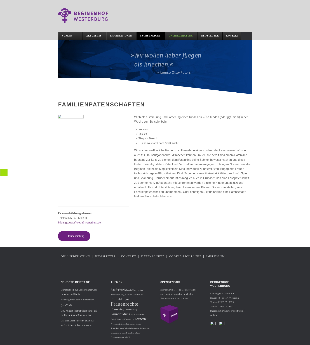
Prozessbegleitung (118, 324)
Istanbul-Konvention (125, 319)
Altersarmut (115, 295)
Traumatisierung (117, 337)
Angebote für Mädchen (130, 295)
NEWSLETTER (105, 256)
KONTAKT (128, 256)
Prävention (130, 324)
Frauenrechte (124, 304)
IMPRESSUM (215, 256)
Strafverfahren (134, 333)
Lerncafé (141, 319)
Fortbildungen (120, 299)
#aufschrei (118, 290)
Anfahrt (214, 315)
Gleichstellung (131, 310)
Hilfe (133, 315)
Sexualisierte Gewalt (119, 333)
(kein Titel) (66, 305)
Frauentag (117, 309)
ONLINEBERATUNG (75, 256)
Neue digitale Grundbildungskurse (77, 299)
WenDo (128, 337)
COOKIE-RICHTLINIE (185, 256)
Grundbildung (120, 314)
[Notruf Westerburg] (85, 16)
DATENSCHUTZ (152, 256)
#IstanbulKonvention (134, 290)
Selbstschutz (145, 328)
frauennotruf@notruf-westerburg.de (227, 310)
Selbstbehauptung (131, 328)
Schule (138, 324)
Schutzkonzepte (117, 328)
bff (142, 295)
